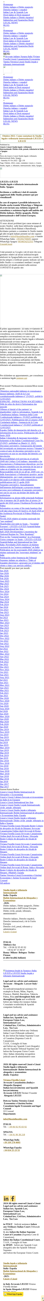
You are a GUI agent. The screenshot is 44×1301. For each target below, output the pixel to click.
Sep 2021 (4, 675)
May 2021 (4, 685)
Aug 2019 (4, 740)
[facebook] (13, 1198)
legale (8, 166)
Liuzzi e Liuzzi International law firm (16, 802)
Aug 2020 (4, 708)
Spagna (39, 166)
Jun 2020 (4, 714)
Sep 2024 (4, 596)
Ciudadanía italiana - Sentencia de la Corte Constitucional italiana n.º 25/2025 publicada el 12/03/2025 (21, 425)
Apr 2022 (4, 656)
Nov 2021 (4, 669)
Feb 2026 (4, 578)
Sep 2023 (4, 612)
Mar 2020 (4, 721)
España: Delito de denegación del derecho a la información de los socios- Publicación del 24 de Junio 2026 (22, 433)
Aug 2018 (4, 771)
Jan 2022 (4, 664)
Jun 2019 (4, 745)
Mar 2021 (4, 690)
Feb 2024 (4, 604)
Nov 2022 (4, 638)
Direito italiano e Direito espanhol (18, 17)
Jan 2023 (4, 633)
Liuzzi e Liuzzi (10, 931)
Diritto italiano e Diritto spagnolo (18, 7)
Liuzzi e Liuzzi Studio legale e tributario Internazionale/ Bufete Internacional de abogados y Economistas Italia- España (22, 813)
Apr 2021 (4, 688)
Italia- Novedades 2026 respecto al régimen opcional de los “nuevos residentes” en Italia (19, 546)
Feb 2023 (4, 630)
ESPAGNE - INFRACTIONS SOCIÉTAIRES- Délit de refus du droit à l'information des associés (21, 404)
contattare (24, 163)
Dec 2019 (4, 729)
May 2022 (4, 654)
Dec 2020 (4, 698)
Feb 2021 (4, 693)
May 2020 (4, 716)
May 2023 (4, 623)
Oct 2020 (4, 703)
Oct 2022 (4, 641)
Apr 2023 (4, 625)
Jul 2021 (4, 680)
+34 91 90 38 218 (16, 1134)
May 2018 (4, 773)
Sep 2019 (4, 737)
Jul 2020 (4, 711)
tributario (16, 166)
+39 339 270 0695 (11, 1142)
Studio (2, 166)
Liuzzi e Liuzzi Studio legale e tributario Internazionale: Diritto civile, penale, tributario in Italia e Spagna (22, 820)
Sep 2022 (4, 643)
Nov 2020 (4, 701)
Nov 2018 (4, 763)
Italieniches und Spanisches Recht (18, 20)
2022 (13, 163)
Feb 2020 (4, 724)
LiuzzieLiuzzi (6, 244)
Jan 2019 (4, 758)
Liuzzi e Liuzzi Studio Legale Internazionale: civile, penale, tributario (20, 806)
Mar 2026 (4, 576)
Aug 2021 (4, 677)
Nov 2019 (4, 732)
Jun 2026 (4, 570)
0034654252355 (25, 241)
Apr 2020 (4, 719)
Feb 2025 (4, 586)
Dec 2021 (4, 667)
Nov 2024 (4, 591)
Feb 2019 (4, 755)
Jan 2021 (4, 695)
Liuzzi (31, 163)
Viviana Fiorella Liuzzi (14, 1080)
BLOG (6, 25)
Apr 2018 (4, 776)
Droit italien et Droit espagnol (16, 15)
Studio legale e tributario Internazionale (15, 891)
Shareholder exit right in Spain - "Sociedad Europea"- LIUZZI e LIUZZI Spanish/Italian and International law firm (20, 526)
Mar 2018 (4, 779)
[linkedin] (6, 1198)
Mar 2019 (4, 753)
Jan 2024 (4, 607)
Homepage (8, 4)
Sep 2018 (4, 768)
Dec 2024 (4, 589)
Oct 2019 (4, 734)
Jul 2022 (4, 649)
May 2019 (4, 747)
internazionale (25, 166)
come (18, 163)
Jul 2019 (4, 742)
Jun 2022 (4, 651)
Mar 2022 (4, 659)
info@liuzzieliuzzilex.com (22, 236)
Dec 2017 (4, 784)
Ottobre (7, 163)
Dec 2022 (4, 636)
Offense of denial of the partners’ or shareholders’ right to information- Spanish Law (21, 410)
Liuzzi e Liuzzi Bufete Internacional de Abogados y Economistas (17, 793)
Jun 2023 (4, 620)
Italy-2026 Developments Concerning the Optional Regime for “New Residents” (18, 532)
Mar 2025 (4, 583)
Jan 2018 (4, 781)
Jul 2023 (4, 617)
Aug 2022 (4, 646)
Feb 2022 (4, 662)
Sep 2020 (4, 706)
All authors (5, 883)
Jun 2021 (4, 682)
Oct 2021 (4, 672)
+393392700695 (23, 239)
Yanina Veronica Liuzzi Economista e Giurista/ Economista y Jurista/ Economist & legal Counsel (21, 878)
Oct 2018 (4, 766)
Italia (33, 166)
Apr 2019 (4, 750)
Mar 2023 (4, 628)
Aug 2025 (4, 581)
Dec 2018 (4, 760)
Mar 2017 (4, 786)
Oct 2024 (4, 594)
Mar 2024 (4, 602)
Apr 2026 (4, 573)
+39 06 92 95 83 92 (17, 1127)
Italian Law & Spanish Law (15, 12)
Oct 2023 (4, 609)
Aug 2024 (4, 599)
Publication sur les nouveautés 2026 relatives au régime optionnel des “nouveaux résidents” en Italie (21, 552)
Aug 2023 (4, 615)
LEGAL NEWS (10, 22)
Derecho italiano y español (15, 9)
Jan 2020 (4, 727)
